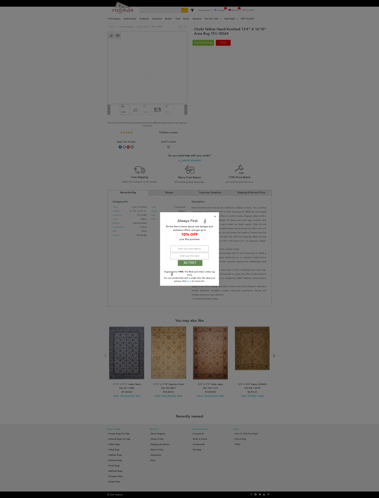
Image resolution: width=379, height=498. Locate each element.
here (189, 281)
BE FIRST (190, 263)
